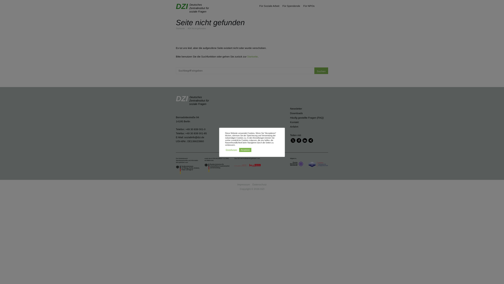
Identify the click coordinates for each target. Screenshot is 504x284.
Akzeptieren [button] (245, 150)
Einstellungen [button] (231, 150)
